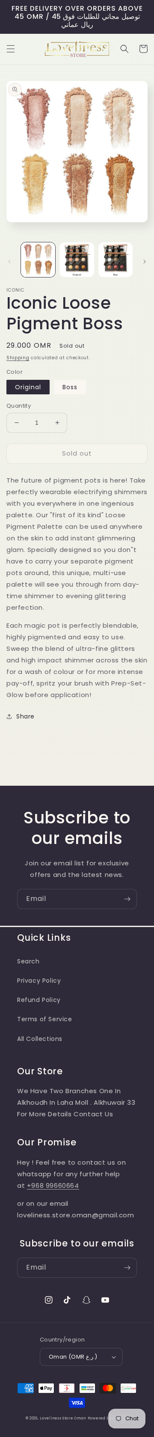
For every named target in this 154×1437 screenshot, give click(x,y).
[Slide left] (9, 261)
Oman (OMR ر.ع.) (73, 1357)
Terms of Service (44, 1019)
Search (28, 961)
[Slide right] (144, 261)
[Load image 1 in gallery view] (38, 259)
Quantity (18, 406)
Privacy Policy (39, 980)
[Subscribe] (127, 899)
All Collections (39, 1039)
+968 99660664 (53, 1185)
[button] (10, 48)
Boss (69, 387)
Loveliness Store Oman (63, 1418)
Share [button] (25, 716)
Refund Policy (39, 1000)
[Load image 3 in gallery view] (115, 259)
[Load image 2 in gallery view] (76, 259)
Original (28, 387)
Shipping (18, 358)
